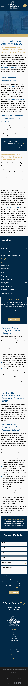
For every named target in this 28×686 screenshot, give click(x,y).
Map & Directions (14, 654)
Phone (3, 552)
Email (3, 557)
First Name (4, 542)
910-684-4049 (14, 609)
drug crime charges (11, 86)
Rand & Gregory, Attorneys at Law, (9, 67)
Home (13, 632)
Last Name (4, 547)
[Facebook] (14, 661)
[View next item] (15, 315)
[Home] (13, 5)
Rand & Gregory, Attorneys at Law (16, 99)
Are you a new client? (7, 562)
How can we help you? (7, 567)
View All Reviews (14, 319)
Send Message (14, 592)
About (14, 634)
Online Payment (14, 640)
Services (14, 636)
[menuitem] (14, 245)
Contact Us (14, 638)
